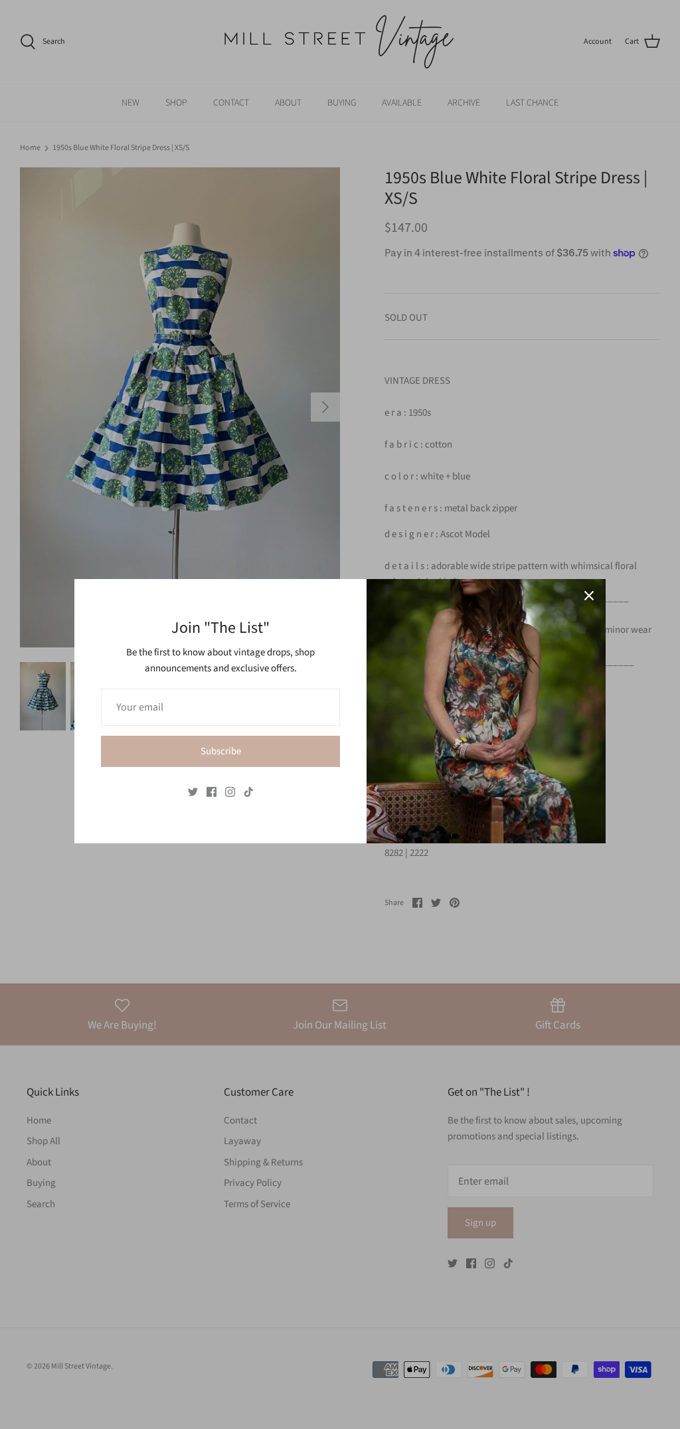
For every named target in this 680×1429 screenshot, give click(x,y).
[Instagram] (230, 792)
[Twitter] (193, 792)
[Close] (589, 595)
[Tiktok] (249, 792)
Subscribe (221, 751)
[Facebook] (211, 792)
